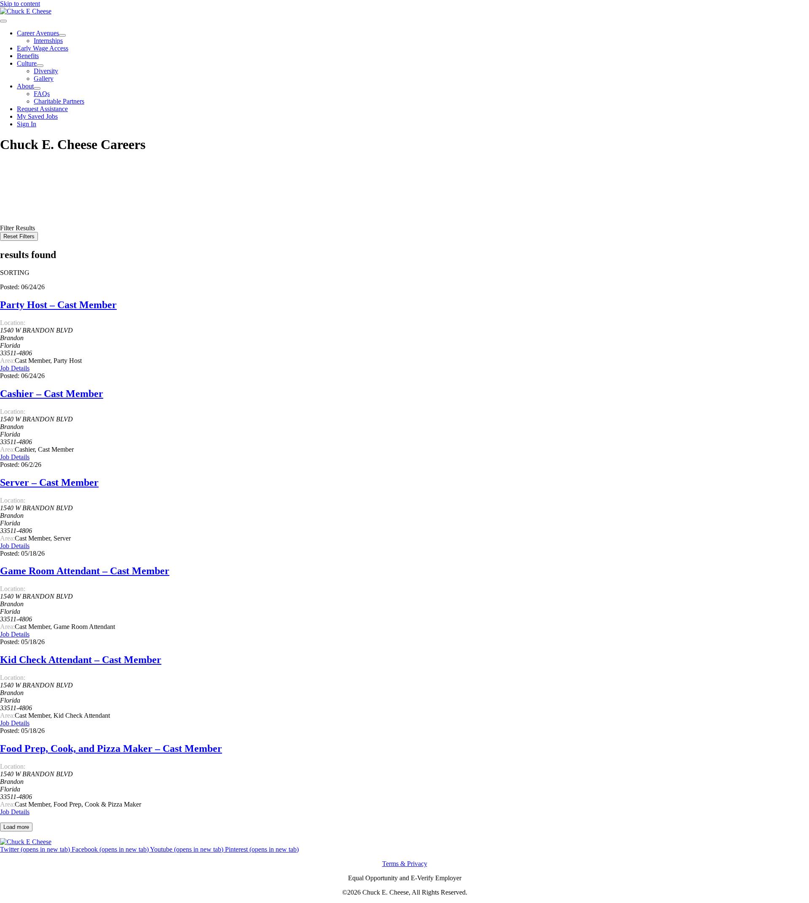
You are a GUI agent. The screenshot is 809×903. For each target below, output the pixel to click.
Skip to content (20, 3)
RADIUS (13, 204)
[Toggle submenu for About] (37, 88)
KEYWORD (17, 189)
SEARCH (14, 213)
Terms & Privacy (404, 863)
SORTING (14, 272)
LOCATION (17, 197)
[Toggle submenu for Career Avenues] (62, 35)
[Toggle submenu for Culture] (40, 65)
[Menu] (3, 21)
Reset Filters (19, 236)
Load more (16, 827)
